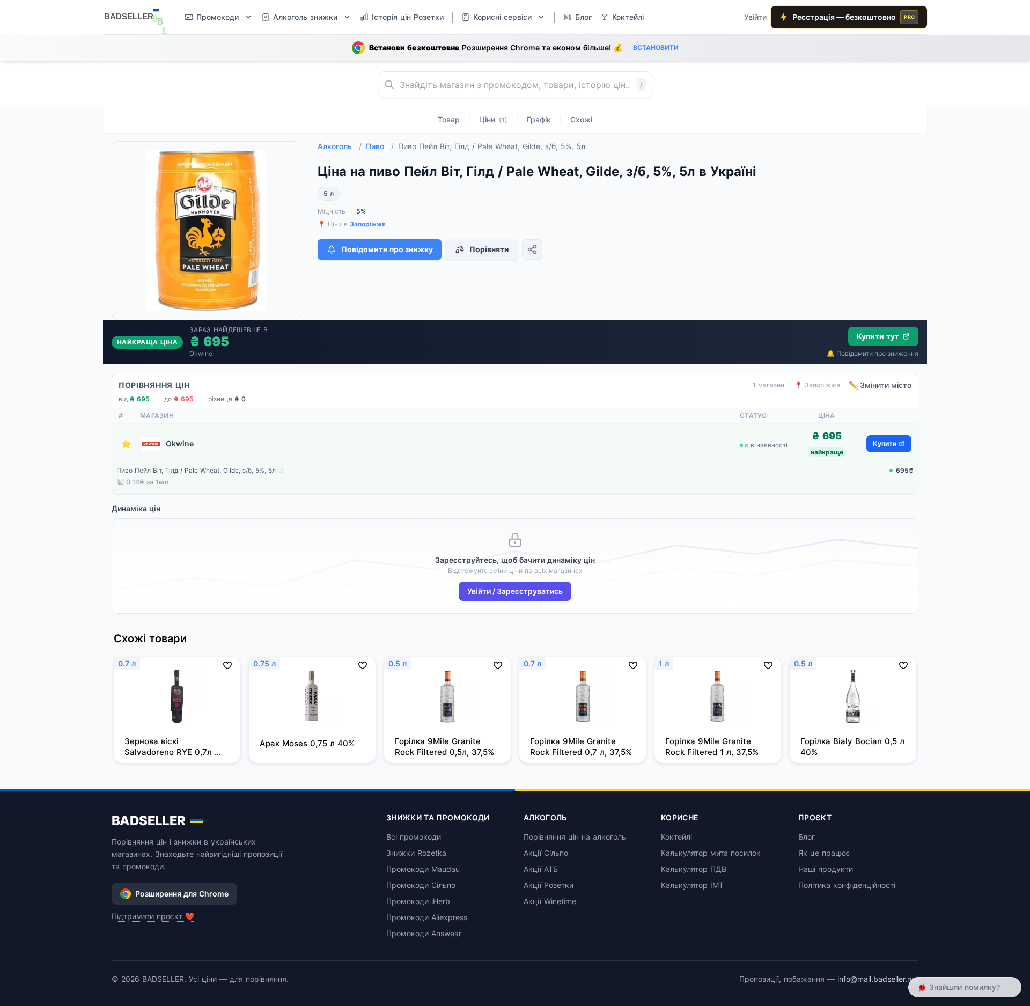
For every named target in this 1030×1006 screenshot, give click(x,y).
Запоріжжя (368, 224)
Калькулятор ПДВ (693, 868)
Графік (539, 119)
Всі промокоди (413, 836)
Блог (806, 836)
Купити (884, 443)
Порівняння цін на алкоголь (575, 836)
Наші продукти (825, 868)
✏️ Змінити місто (880, 385)
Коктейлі (676, 836)
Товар (449, 119)
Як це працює (824, 852)
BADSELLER (149, 820)
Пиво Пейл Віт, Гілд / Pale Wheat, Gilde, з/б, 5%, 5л (196, 470)
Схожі (581, 119)
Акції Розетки (548, 885)
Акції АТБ (541, 868)
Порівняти (489, 249)
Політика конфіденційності (846, 885)
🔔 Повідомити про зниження (872, 353)
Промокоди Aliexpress (426, 917)
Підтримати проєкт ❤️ (153, 916)
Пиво (380, 146)
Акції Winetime (550, 901)
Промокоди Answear (423, 933)
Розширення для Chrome (182, 893)
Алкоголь (340, 146)
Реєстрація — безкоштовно (853, 16)
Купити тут (878, 336)
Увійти (755, 16)
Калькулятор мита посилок (711, 852)
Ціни (493, 119)
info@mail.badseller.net (877, 978)
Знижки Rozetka (416, 852)
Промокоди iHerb (418, 901)
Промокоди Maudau (423, 868)
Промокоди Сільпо (420, 885)
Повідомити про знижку (387, 249)
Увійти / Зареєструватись (515, 591)
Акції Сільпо (546, 852)
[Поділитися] (532, 249)
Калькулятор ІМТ (692, 885)
